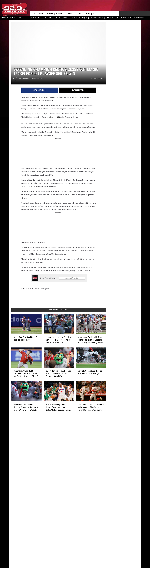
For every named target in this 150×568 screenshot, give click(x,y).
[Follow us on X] (111, 13)
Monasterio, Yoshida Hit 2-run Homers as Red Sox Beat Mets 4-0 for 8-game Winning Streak (90, 340)
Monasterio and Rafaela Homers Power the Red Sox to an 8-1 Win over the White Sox (26, 407)
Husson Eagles (126, 18)
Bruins (65, 18)
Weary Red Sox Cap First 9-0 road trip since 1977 (25, 338)
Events (80, 14)
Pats (50, 18)
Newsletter (60, 14)
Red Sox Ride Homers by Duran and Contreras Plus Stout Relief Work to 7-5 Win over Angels (91, 407)
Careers (12, 18)
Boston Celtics (34, 289)
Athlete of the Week (34, 18)
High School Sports (96, 18)
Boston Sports (44, 289)
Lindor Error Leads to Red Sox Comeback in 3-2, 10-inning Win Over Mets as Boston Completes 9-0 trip (59, 340)
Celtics (58, 18)
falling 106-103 (54, 117)
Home (33, 14)
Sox (45, 18)
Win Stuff (71, 14)
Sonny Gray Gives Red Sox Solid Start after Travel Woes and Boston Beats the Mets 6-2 (26, 373)
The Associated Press (23, 78)
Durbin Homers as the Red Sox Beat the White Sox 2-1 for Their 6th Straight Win (58, 373)
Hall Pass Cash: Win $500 (79, 18)
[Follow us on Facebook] (106, 13)
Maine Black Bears (112, 18)
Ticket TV (21, 18)
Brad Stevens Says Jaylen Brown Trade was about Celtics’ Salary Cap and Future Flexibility (58, 407)
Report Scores (139, 18)
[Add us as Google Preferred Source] (101, 13)
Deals (88, 14)
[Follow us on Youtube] (116, 13)
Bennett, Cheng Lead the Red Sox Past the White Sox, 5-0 (90, 372)
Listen (41, 14)
